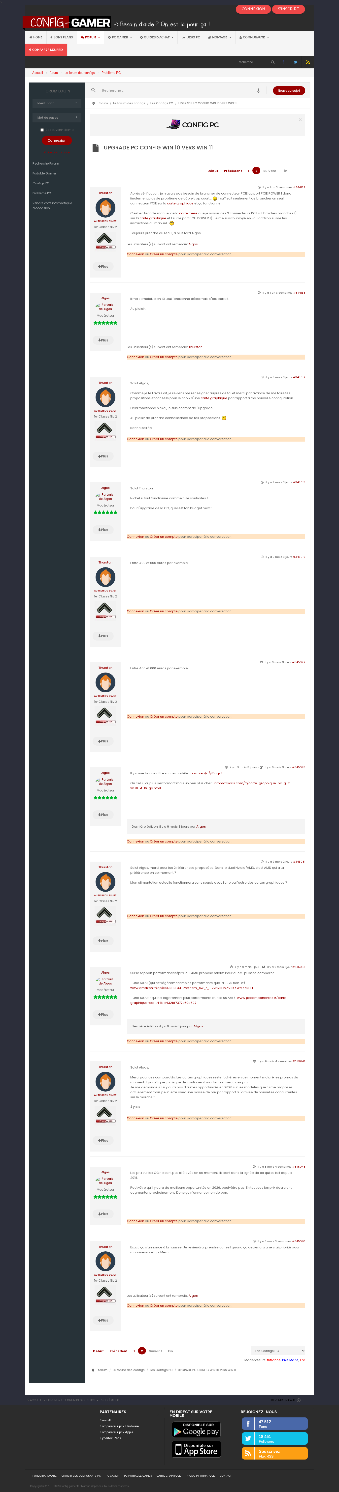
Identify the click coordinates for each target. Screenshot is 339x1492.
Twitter (295, 62)
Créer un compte (56, 152)
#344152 (299, 187)
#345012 (299, 377)
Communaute (254, 37)
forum (91, 37)
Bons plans (63, 37)
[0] (198, 124)
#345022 (298, 662)
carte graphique (180, 203)
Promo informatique (200, 1475)
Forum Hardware (45, 1475)
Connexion (135, 254)
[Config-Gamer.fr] (116, 23)
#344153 (299, 293)
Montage (220, 37)
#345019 (299, 557)
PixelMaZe (290, 1360)
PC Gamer (120, 37)
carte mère (188, 213)
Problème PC (42, 193)
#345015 (299, 482)
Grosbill (105, 1420)
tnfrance (274, 1360)
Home (37, 37)
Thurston (105, 193)
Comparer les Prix (47, 50)
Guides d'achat (157, 37)
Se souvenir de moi (59, 130)
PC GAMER (112, 1475)
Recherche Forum (46, 163)
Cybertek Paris (110, 1438)
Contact (226, 1475)
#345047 (299, 1061)
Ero (302, 1360)
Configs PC (41, 183)
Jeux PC (193, 37)
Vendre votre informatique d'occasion (52, 205)
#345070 (298, 1241)
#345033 (298, 967)
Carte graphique (169, 1475)
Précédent (233, 171)
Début (212, 171)
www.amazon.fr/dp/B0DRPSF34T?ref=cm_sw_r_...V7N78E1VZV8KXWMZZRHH (191, 987)
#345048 (298, 1167)
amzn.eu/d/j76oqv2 (207, 773)
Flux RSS (308, 62)
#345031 (299, 862)
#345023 (298, 767)
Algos (193, 244)
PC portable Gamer (138, 1475)
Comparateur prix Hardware (119, 1426)
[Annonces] (259, 90)
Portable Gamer (44, 173)
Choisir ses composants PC (81, 1475)
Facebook (283, 62)
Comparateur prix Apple (116, 1432)
